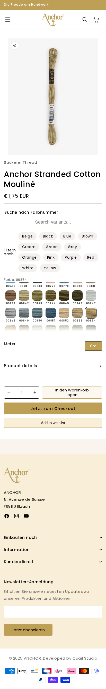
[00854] (91, 313)
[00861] (77, 330)
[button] (7, 19)
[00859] (51, 330)
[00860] (64, 330)
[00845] (64, 295)
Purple (71, 257)
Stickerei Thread (20, 162)
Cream (29, 246)
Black (48, 236)
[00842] (24, 295)
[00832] (10, 295)
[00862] (91, 330)
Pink (51, 257)
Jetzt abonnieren (28, 630)
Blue (67, 236)
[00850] (37, 313)
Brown (87, 236)
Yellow (50, 267)
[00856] (24, 330)
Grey (72, 246)
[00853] (77, 313)
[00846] (77, 295)
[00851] (51, 313)
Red (90, 257)
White (27, 267)
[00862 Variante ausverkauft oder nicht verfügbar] (91, 330)
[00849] (24, 313)
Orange (29, 257)
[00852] (64, 313)
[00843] (37, 295)
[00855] (10, 330)
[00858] (37, 330)
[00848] (10, 313)
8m (93, 346)
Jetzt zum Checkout (53, 408)
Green (52, 246)
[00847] (91, 295)
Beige (27, 236)
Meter (10, 344)
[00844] (51, 295)
